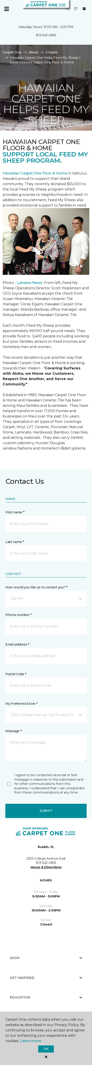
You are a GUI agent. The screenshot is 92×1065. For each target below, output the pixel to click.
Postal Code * (15, 674)
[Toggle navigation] (6, 9)
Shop (15, 958)
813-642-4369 (46, 35)
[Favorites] (75, 9)
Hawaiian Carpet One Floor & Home (35, 173)
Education (20, 997)
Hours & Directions (46, 867)
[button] (67, 9)
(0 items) (84, 8)
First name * (14, 512)
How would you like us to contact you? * (36, 587)
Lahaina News (29, 283)
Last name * (14, 541)
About (33, 52)
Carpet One (12, 52)
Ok (46, 1049)
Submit (46, 811)
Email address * (17, 644)
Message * (13, 731)
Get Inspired (22, 978)
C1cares (52, 52)
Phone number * (18, 614)
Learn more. (31, 1041)
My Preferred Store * (21, 703)
